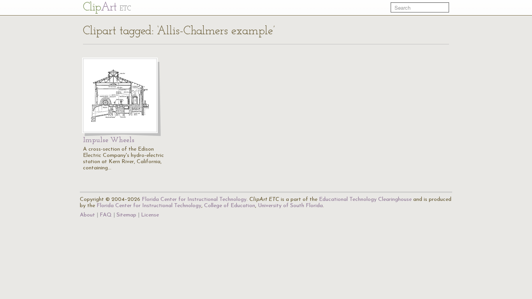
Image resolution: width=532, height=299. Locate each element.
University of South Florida (290, 206)
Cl (107, 8)
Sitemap (126, 215)
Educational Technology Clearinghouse (365, 199)
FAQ (106, 215)
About (87, 215)
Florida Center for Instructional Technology (194, 199)
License (150, 215)
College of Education (229, 206)
